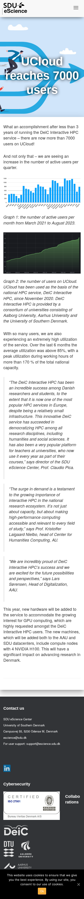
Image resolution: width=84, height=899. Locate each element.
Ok (42, 891)
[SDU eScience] (14, 5)
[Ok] (78, 884)
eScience (15, 10)
